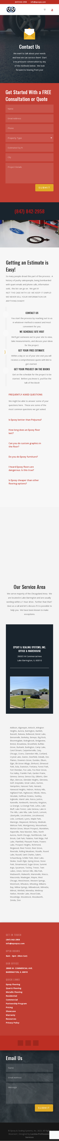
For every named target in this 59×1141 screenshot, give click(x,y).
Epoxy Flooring (13, 984)
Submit (44, 187)
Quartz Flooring (13, 988)
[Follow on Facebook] (20, 1043)
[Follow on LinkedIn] (28, 1043)
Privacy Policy (12, 1022)
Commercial (12, 999)
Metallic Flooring (14, 992)
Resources (11, 1019)
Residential (11, 996)
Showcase (11, 1011)
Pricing (9, 1007)
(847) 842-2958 (29, 211)
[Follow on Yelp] (36, 1043)
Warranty (10, 1015)
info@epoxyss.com (15, 943)
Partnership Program (16, 1003)
